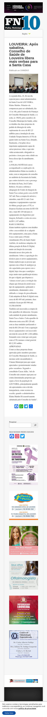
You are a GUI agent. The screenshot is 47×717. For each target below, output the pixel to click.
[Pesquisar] (35, 425)
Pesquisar (12, 422)
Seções (24, 34)
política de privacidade (27, 708)
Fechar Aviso (9, 713)
